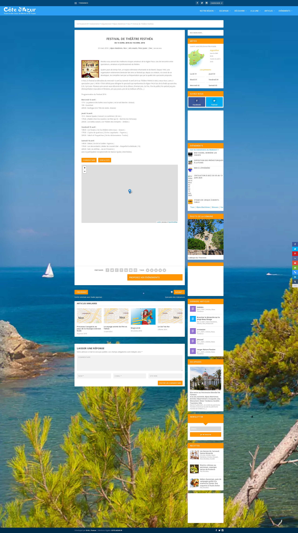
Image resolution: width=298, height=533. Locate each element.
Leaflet (159, 222)
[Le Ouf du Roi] (170, 315)
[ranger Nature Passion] (193, 351)
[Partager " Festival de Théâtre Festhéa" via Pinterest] (121, 270)
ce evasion (201, 329)
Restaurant (209, 324)
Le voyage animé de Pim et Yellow (115, 327)
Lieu (218, 399)
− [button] (84, 171)
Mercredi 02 (194, 85)
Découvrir (239, 11)
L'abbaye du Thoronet (197, 258)
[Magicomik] (143, 316)
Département (202, 399)
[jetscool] (193, 341)
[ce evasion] (193, 331)
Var (221, 207)
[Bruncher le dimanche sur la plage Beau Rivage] (193, 319)
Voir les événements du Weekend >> (204, 150)
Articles (268, 11)
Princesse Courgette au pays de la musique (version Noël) (89, 328)
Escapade (224, 11)
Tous (192, 207)
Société (216, 401)
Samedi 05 (213, 85)
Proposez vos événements (144, 277)
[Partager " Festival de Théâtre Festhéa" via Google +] (116, 270)
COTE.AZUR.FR (116, 530)
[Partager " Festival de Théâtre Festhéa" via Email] (130, 270)
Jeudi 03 (212, 74)
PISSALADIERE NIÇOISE (98, 3)
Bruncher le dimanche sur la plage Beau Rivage (208, 318)
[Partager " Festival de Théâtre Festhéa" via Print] (135, 270)
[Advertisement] (129, 246)
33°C (202, 57)
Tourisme (194, 403)
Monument (194, 401)
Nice (125, 48)
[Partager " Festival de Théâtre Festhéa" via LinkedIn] (126, 270)
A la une (255, 11)
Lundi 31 (193, 74)
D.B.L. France (91, 530)
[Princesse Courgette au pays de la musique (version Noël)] (89, 315)
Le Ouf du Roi (164, 326)
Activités (200, 397)
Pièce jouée (142, 48)
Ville (200, 403)
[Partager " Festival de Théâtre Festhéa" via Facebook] (107, 270)
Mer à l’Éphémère (202, 168)
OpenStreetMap (172, 222)
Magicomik (135, 328)
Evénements (284, 11)
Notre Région (206, 11)
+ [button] (84, 167)
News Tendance (206, 401)
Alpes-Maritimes (116, 48)
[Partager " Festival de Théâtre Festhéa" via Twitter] (112, 270)
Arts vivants (133, 48)
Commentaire (89, 160)
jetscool (200, 339)
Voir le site (105, 160)
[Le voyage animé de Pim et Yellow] (116, 315)
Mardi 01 (193, 79)
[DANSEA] (193, 309)
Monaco (215, 207)
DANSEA (200, 307)
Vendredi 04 (213, 79)
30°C (195, 55)
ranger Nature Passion (206, 349)
